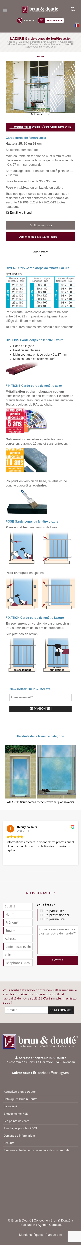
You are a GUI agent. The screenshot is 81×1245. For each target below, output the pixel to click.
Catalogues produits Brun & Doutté (38, 41)
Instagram (61, 1073)
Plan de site (53, 1235)
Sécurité (9, 1143)
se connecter (20, 127)
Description (40, 251)
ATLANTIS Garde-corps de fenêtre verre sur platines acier (40, 802)
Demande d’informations (20, 1135)
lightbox (43, 57)
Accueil (11, 41)
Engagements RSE (16, 1113)
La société (10, 1106)
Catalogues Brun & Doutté (20, 1099)
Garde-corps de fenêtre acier (45, 44)
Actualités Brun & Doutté (20, 1091)
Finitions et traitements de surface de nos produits (37, 1150)
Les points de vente (16, 1121)
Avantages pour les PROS (20, 1128)
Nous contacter (42, 225)
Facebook (43, 1073)
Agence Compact (50, 1225)
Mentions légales (31, 1235)
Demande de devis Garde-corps (38, 236)
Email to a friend (21, 212)
